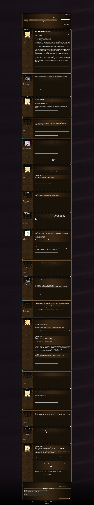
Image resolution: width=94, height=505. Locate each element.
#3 (70, 96)
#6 (70, 164)
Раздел (42, 21)
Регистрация (66, 14)
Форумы (26, 19)
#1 (70, 29)
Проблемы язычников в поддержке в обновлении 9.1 (32, 26)
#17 (70, 426)
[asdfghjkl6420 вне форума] (27, 216)
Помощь (69, 14)
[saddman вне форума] (27, 305)
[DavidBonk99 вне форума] (27, 78)
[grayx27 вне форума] (27, 233)
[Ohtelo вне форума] (27, 431)
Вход (63, 14)
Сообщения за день (26, 21)
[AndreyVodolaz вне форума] (27, 34)
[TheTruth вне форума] (27, 264)
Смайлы (36, 492)
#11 (70, 276)
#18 (70, 443)
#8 (70, 212)
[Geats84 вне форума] (27, 414)
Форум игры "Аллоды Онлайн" (63, 498)
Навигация (46, 21)
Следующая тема (51, 488)
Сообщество (37, 21)
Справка (31, 21)
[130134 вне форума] (27, 375)
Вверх (69, 498)
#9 (70, 229)
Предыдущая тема (45, 488)
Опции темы (67, 28)
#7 (70, 191)
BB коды (36, 491)
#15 (70, 388)
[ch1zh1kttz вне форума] (27, 122)
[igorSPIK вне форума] (27, 143)
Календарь (34, 21)
